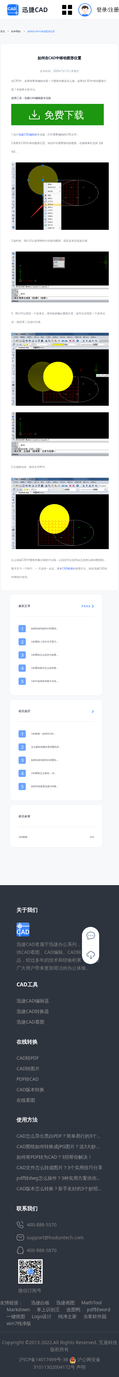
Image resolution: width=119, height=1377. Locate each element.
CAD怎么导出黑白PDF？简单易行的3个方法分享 (66, 1136)
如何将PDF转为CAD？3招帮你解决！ (54, 1157)
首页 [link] (2, 31)
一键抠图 (16, 1316)
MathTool (91, 1302)
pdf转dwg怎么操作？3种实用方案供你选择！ (63, 1178)
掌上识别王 (48, 1309)
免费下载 (64, 114)
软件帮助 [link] (16, 31)
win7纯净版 (19, 1323)
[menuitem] (96, 9)
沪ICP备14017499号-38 (43, 1359)
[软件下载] (90, 955)
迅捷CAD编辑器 (28, 134)
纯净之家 (67, 1316)
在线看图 (26, 1100)
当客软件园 (94, 1316)
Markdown (18, 1309)
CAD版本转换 (30, 1089)
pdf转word (98, 1309)
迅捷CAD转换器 (33, 1011)
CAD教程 (67, 568)
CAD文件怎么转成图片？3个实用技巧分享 (59, 1167)
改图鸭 (73, 1309)
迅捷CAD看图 (30, 1022)
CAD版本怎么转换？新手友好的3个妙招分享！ (64, 1188)
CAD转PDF (28, 1058)
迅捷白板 (40, 1302)
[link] (41, 32)
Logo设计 (42, 1316)
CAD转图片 (28, 1068)
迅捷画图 (65, 1302)
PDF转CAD (28, 1079)
